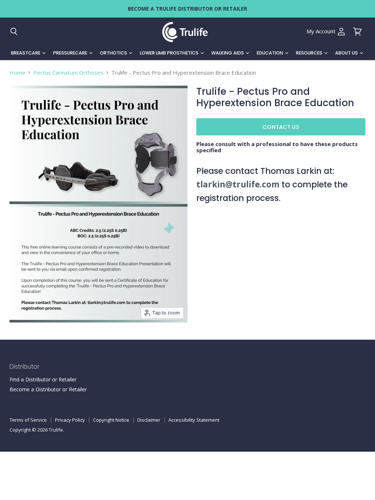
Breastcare (26, 53)
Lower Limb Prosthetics (170, 53)
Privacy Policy (70, 420)
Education (270, 53)
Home (17, 73)
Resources (309, 53)
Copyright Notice (111, 420)
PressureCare (70, 53)
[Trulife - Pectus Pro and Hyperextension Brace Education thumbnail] (18, 340)
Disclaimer (148, 420)
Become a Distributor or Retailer (48, 389)
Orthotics (114, 53)
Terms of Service (28, 420)
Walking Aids (228, 53)
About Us (347, 53)
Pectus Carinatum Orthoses (68, 73)
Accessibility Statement (193, 420)
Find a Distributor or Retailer (43, 379)
